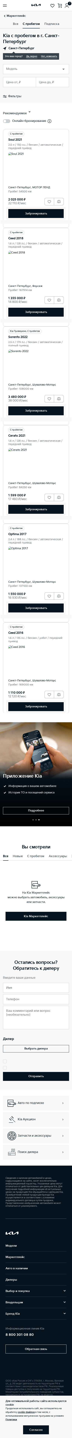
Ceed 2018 (15, 238)
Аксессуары (58, 856)
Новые (18, 856)
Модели (11, 1246)
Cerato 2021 (16, 436)
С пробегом (31, 24)
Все (15, 24)
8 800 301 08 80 (20, 1335)
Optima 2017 (17, 534)
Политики (11, 1419)
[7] (67, 5)
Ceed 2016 (15, 633)
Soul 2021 (15, 140)
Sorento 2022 (18, 337)
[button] (33, 819)
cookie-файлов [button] (26, 1412)
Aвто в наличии (17, 1268)
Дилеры (11, 1280)
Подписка (51, 24)
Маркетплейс (15, 1257)
